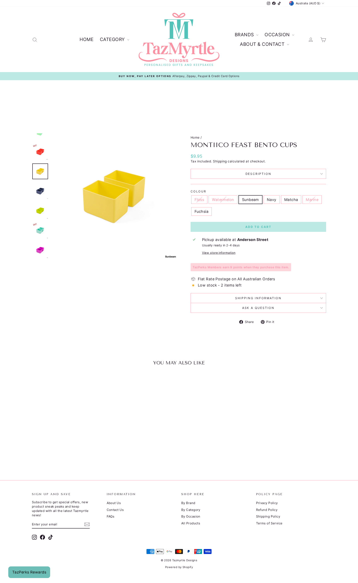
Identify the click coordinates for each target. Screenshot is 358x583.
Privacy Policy (267, 503)
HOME (87, 39)
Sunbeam (250, 199)
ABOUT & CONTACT (263, 44)
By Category (190, 510)
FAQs (111, 516)
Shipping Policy (268, 516)
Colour (198, 191)
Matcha (291, 199)
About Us (114, 503)
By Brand (188, 503)
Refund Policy (267, 510)
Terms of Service (269, 523)
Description (258, 173)
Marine (312, 199)
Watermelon (223, 199)
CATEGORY (113, 39)
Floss (199, 199)
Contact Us (115, 510)
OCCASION (278, 34)
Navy (271, 199)
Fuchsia (201, 211)
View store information (219, 252)
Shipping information (258, 298)
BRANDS (245, 34)
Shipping (220, 161)
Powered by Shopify (179, 567)
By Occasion (190, 516)
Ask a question (258, 308)
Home (195, 137)
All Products (190, 523)
